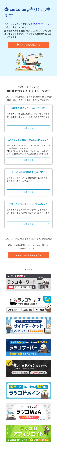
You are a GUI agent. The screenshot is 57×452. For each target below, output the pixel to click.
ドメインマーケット (42, 24)
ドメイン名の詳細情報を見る (28, 255)
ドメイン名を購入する (30, 45)
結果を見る (28, 128)
